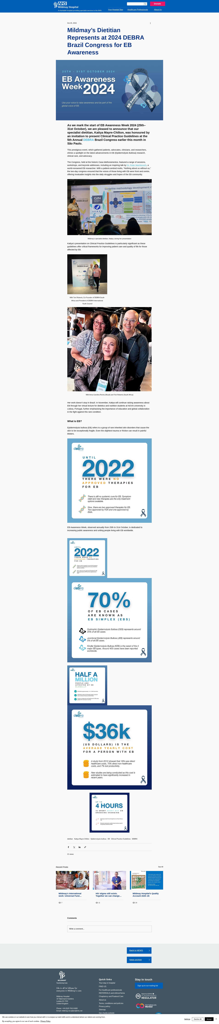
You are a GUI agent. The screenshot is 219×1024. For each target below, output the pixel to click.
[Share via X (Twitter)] (74, 847)
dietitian (70, 839)
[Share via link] (85, 847)
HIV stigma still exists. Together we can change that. (108, 894)
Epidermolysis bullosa (98, 839)
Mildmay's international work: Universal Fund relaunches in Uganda (70, 894)
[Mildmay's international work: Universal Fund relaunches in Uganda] (72, 880)
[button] (115, 10)
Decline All (197, 1019)
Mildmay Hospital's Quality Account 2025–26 (146, 894)
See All (160, 867)
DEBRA (134, 839)
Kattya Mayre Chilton (81, 839)
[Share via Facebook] (68, 847)
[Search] (145, 3)
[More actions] (150, 23)
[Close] (216, 1019)
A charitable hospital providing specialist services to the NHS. (80, 10)
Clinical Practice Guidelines (121, 839)
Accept (209, 1019)
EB (109, 839)
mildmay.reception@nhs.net (72, 1011)
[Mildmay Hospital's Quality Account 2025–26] (146, 880)
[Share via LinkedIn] (79, 847)
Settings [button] (187, 1019)
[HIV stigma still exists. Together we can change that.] (109, 880)
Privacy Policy (45, 1021)
